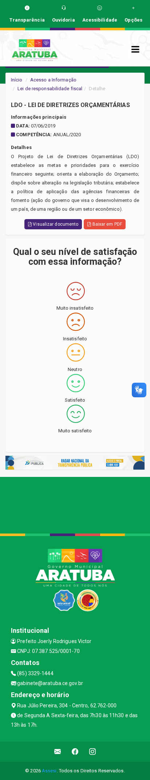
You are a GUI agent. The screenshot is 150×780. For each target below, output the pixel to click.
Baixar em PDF (106, 224)
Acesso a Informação (53, 80)
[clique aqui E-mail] (57, 751)
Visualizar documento (55, 224)
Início (17, 80)
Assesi (49, 770)
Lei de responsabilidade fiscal (49, 88)
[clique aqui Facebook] (75, 751)
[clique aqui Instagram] (92, 751)
